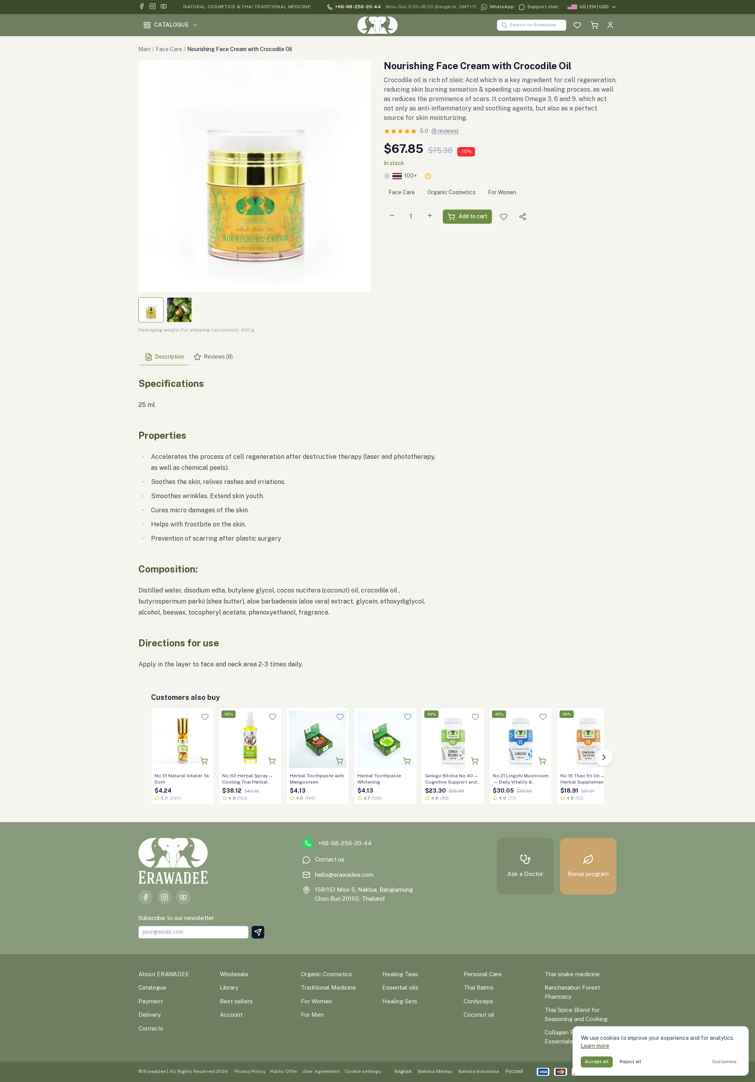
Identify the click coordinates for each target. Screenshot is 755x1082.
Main (144, 49)
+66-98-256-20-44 (358, 6)
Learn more (595, 1046)
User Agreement (321, 1071)
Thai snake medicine (572, 974)
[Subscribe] (258, 932)
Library (229, 987)
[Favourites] (577, 25)
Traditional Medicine (328, 987)
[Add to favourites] (205, 716)
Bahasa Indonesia (479, 1071)
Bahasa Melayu (435, 1071)
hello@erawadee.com (344, 874)
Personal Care (483, 974)
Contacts (150, 1028)
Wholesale (234, 974)
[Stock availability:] (428, 176)
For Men (312, 1014)
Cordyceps (478, 1001)
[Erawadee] (377, 25)
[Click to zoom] (254, 176)
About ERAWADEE (164, 974)
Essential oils (400, 987)
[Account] (610, 25)
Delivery (149, 1014)
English (403, 1071)
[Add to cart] (204, 761)
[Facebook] (141, 7)
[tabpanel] (289, 520)
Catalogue (171, 25)
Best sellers (236, 1001)
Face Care (169, 49)
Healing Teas (400, 974)
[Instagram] (152, 7)
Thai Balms (479, 987)
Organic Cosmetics (451, 192)
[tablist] (289, 357)
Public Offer (284, 1071)
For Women (502, 192)
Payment (150, 1001)
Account (231, 1014)
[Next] (604, 757)
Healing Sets (399, 1001)
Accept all (597, 1061)
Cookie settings (363, 1071)
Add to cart (473, 216)
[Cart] (594, 25)
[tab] (164, 357)
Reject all (630, 1061)
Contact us (329, 859)
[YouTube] (163, 7)
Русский (514, 1071)
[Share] (523, 217)
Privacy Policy (249, 1071)
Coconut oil (479, 1014)
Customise (724, 1061)
